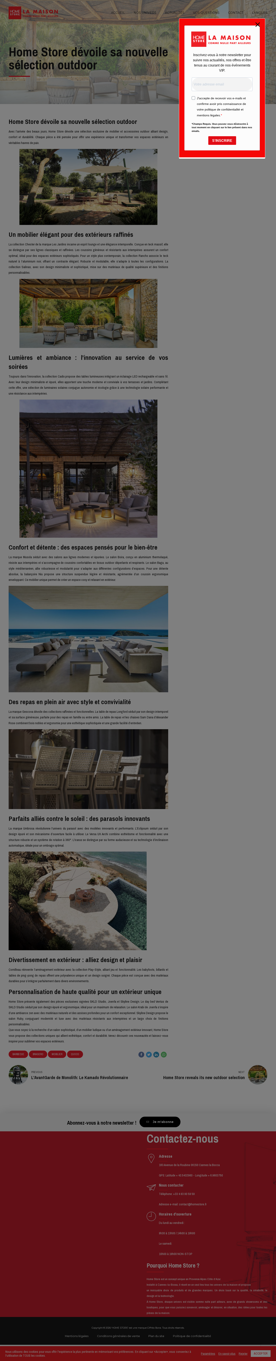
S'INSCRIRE (222, 140)
